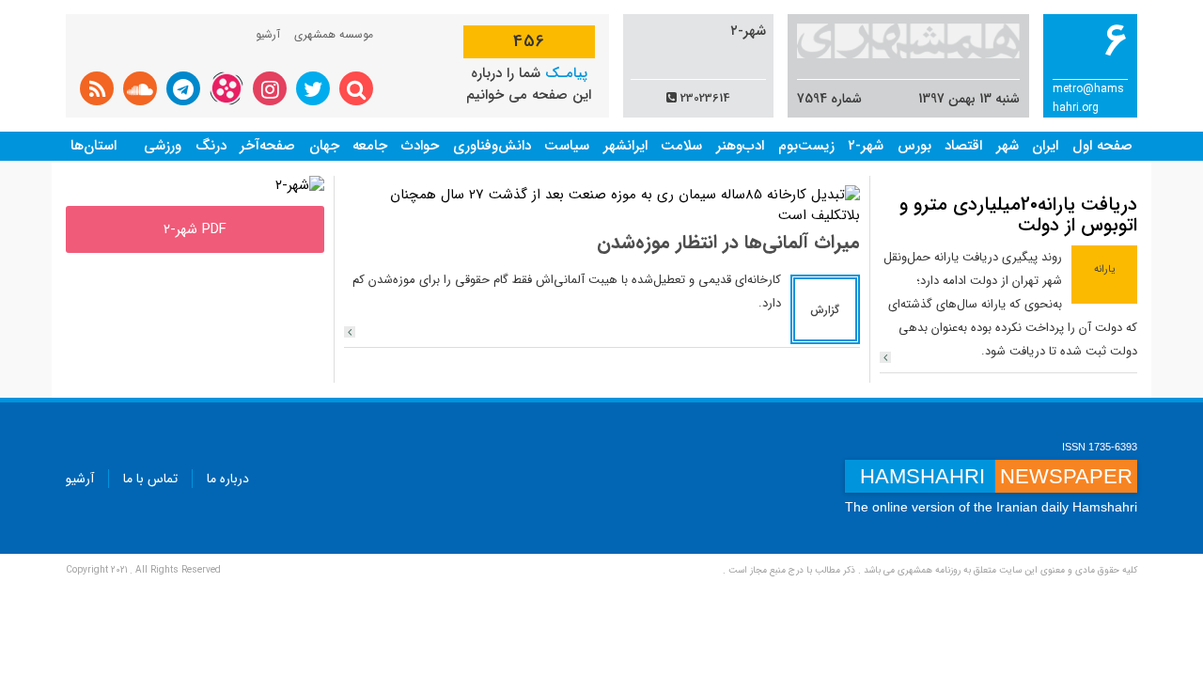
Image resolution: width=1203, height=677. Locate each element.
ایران (1045, 145)
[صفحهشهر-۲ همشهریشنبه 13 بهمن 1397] (299, 185)
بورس (914, 145)
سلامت (681, 145)
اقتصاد (963, 145)
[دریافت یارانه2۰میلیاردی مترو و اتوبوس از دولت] (885, 357)
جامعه (369, 145)
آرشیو (268, 34)
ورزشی (162, 145)
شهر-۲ (865, 145)
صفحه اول (1102, 145)
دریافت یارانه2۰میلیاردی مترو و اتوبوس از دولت (1018, 215)
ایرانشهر (625, 145)
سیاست (566, 145)
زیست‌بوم (806, 145)
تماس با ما (150, 478)
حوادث (420, 145)
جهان (324, 145)
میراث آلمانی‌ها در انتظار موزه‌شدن (728, 242)
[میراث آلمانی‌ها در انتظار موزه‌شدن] (349, 332)
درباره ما (228, 478)
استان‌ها (93, 145)
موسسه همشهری (333, 34)
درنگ (211, 145)
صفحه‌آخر (267, 145)
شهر (1007, 145)
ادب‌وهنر (740, 145)
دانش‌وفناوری (492, 145)
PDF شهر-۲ (195, 229)
